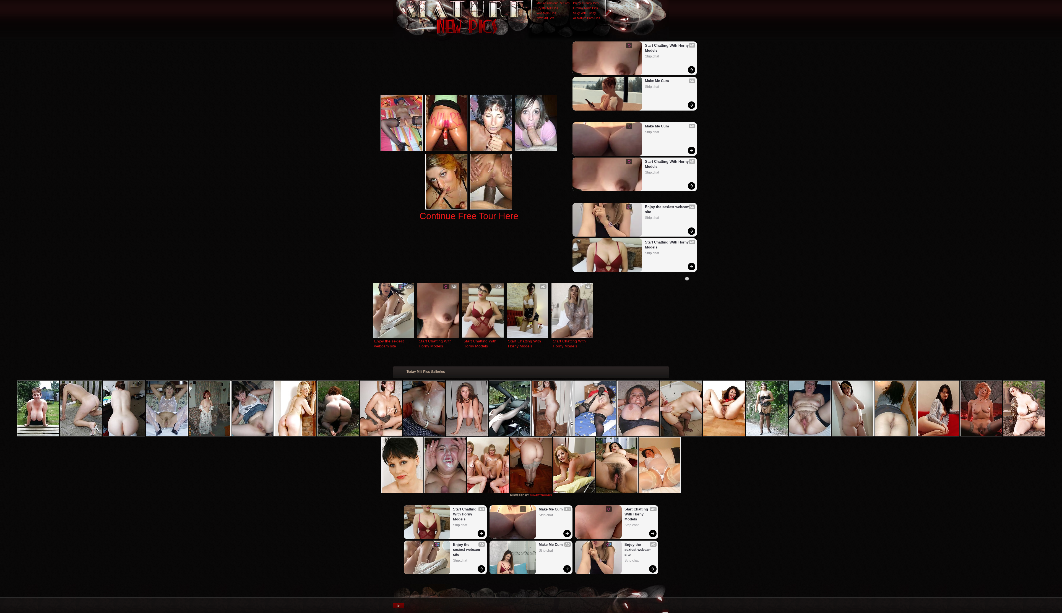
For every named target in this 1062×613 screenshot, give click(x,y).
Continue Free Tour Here (469, 216)
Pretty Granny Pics (586, 3)
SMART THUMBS (541, 495)
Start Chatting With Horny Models (667, 48)
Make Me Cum (657, 81)
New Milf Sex (545, 18)
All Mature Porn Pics (586, 18)
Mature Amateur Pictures (553, 3)
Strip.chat (652, 56)
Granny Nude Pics (585, 8)
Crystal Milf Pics (547, 8)
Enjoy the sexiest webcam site (668, 209)
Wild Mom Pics (546, 13)
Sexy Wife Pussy (584, 13)
